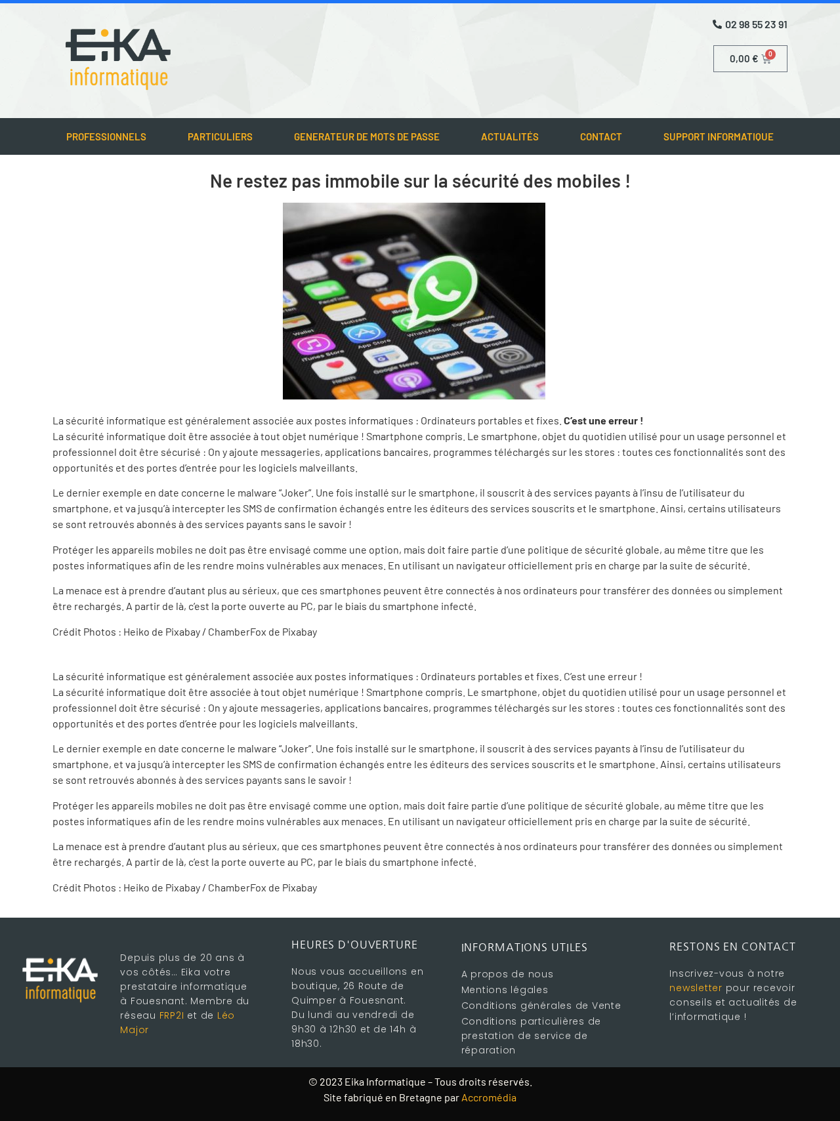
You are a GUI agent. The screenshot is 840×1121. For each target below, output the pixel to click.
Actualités (510, 136)
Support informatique (718, 136)
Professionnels (106, 136)
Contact (601, 136)
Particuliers (220, 136)
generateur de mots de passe (367, 136)
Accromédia (488, 1097)
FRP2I (171, 1015)
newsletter (696, 987)
